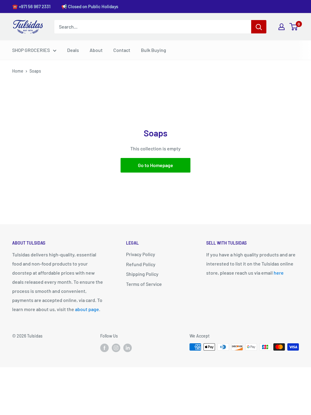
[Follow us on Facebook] (104, 347)
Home (17, 71)
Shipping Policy (142, 274)
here (279, 273)
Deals (73, 50)
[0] (294, 26)
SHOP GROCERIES (31, 50)
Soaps (35, 71)
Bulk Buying (153, 50)
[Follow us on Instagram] (116, 347)
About (96, 50)
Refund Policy (141, 264)
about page (87, 309)
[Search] (258, 26)
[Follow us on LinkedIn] (127, 347)
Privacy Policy (140, 254)
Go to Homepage (155, 165)
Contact (121, 50)
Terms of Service (144, 284)
